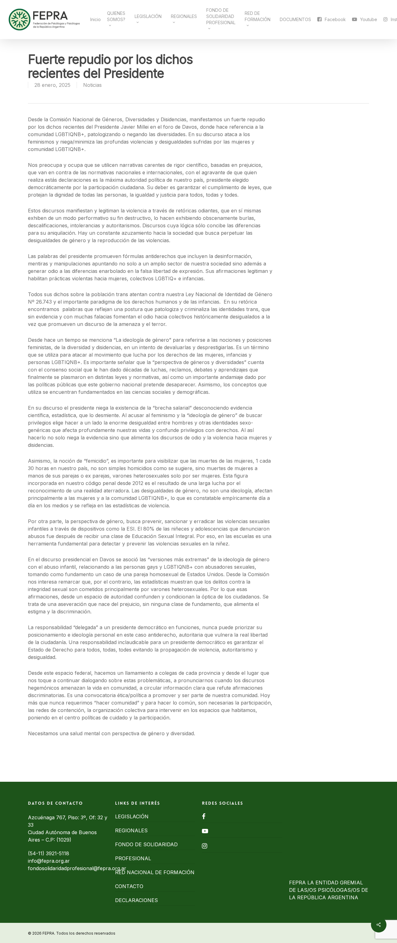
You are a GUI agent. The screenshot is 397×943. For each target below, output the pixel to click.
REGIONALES (131, 830)
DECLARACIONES (136, 900)
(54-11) (37, 853)
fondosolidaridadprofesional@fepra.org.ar (77, 868)
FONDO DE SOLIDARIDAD (146, 844)
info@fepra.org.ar (49, 861)
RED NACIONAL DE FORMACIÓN (154, 872)
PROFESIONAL (133, 858)
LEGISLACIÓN (132, 816)
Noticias (92, 85)
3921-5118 (57, 853)
